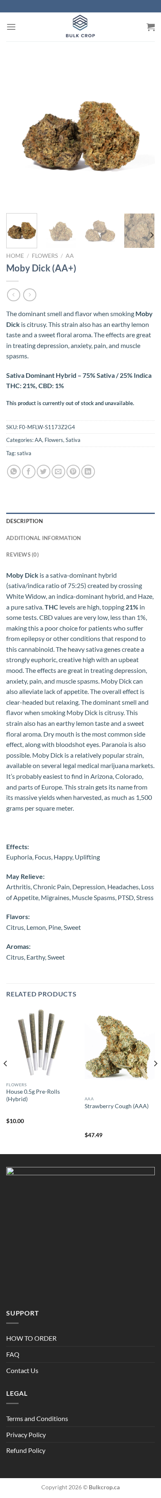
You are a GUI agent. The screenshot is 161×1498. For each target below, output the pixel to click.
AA (70, 255)
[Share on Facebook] (29, 471)
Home (15, 255)
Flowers (45, 255)
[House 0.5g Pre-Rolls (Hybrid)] (41, 1042)
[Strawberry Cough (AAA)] (120, 1049)
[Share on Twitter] (43, 471)
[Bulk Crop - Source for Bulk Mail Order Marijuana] (80, 26)
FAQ (12, 1354)
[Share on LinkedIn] (88, 471)
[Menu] (11, 27)
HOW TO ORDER (31, 1338)
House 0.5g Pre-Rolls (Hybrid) (33, 1095)
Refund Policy (25, 1450)
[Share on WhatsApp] (14, 471)
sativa (24, 453)
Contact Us (22, 1370)
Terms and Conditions (37, 1418)
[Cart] (151, 27)
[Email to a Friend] (58, 471)
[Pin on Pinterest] (73, 471)
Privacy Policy (26, 1434)
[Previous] (19, 132)
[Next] (141, 132)
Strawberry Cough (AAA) (117, 1106)
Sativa (73, 440)
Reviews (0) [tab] (22, 554)
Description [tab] (24, 521)
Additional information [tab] (43, 538)
